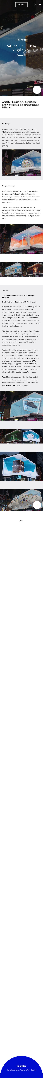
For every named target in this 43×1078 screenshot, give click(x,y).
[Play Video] (37, 90)
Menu (36, 5)
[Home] (21, 4)
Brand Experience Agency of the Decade (21, 1070)
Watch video (21, 55)
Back (21, 521)
